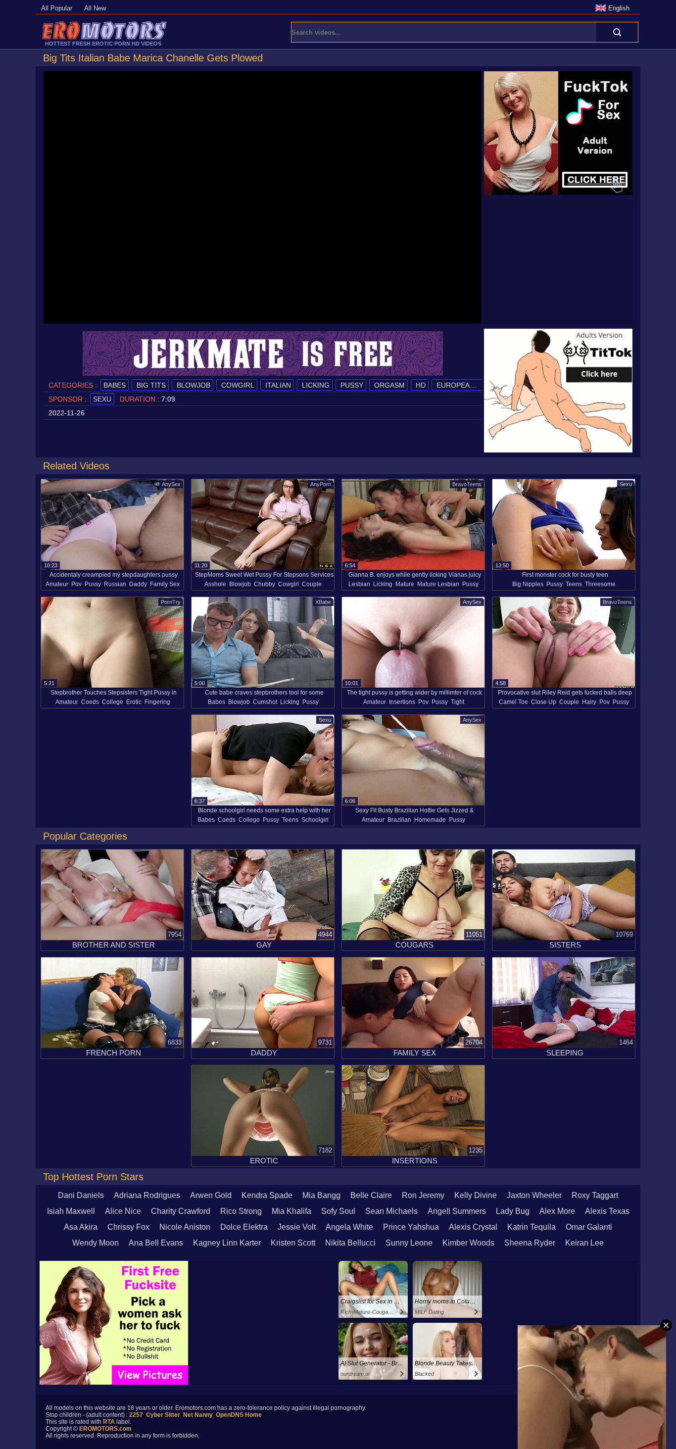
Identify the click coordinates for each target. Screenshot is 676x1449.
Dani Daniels (81, 1195)
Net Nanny (198, 1414)
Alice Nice (123, 1211)
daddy (138, 584)
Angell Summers (457, 1211)
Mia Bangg (321, 1195)
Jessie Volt (297, 1227)
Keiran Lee (584, 1243)
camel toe (513, 702)
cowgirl (236, 385)
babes (114, 385)
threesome (600, 584)
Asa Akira (80, 1227)
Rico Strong (241, 1211)
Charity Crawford (180, 1211)
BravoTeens (467, 484)
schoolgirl (315, 819)
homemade (430, 819)
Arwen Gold (211, 1195)
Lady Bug (513, 1211)
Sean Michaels (391, 1211)
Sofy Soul (338, 1211)
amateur (57, 584)
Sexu (102, 399)
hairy (589, 702)
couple (312, 584)
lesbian (359, 584)
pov (76, 584)
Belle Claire (371, 1195)
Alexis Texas (607, 1211)
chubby (264, 584)
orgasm (388, 385)
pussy (350, 385)
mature (404, 584)
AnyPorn (320, 484)
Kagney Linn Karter (227, 1243)
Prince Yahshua (411, 1227)
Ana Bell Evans (156, 1243)
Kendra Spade (266, 1195)
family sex (165, 584)
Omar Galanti (589, 1227)
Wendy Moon (95, 1243)
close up (543, 702)
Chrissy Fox (128, 1227)
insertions (402, 702)
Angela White (349, 1227)
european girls (466, 385)
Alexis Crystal (473, 1227)
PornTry (171, 602)
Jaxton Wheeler (534, 1195)
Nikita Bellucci (350, 1243)
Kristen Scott (293, 1243)
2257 (136, 1414)
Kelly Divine (475, 1195)
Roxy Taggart (595, 1195)
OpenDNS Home (239, 1414)
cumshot (265, 702)
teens (574, 584)
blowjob (192, 385)
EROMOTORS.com (105, 1428)
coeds (90, 702)
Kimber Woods (468, 1243)
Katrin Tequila (531, 1227)
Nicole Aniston (184, 1227)
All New (95, 8)
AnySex (171, 484)
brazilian (399, 819)
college (112, 702)
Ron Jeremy (423, 1195)
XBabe (323, 602)
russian (115, 584)
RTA (109, 1421)
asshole (215, 584)
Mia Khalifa (291, 1211)
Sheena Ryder (529, 1243)
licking (315, 385)
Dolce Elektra (244, 1227)
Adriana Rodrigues (147, 1195)
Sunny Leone (409, 1243)
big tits (150, 385)
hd (420, 385)
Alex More (557, 1211)
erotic (134, 702)
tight (457, 702)
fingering (157, 702)
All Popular (56, 8)
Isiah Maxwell (71, 1211)
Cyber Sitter (163, 1414)
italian (277, 385)
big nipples (527, 584)
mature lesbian (438, 584)
